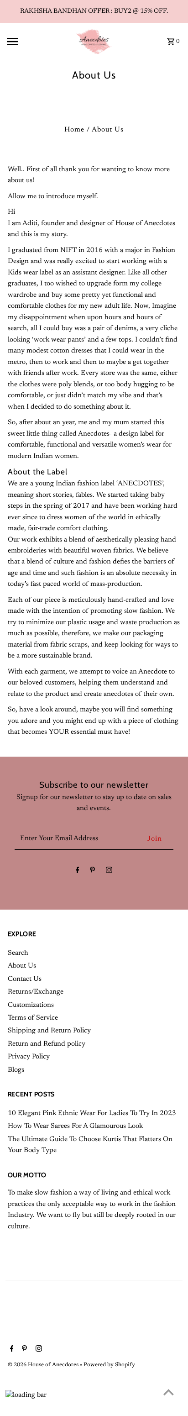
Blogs (16, 1070)
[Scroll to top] (168, 1392)
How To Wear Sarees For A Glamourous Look (75, 1126)
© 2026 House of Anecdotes (44, 1365)
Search (18, 953)
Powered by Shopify (109, 1365)
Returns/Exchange (35, 992)
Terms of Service (33, 1018)
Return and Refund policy (46, 1044)
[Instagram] (109, 872)
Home (74, 129)
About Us (22, 966)
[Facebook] (77, 872)
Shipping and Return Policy (49, 1030)
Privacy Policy (29, 1056)
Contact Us (25, 979)
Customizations (31, 1005)
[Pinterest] (92, 872)
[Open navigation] (37, 41)
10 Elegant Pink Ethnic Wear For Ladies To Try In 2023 (92, 1113)
